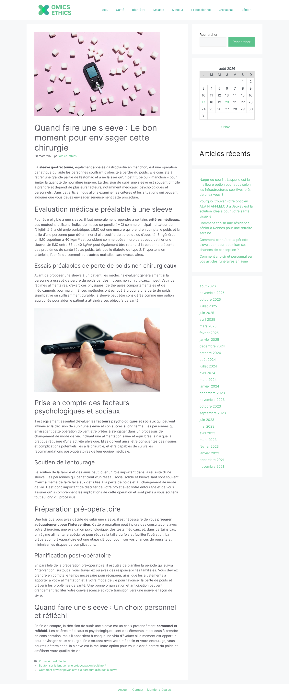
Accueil (123, 689)
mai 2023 (207, 426)
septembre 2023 (213, 413)
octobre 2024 (210, 353)
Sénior (246, 10)
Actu (105, 10)
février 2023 (209, 446)
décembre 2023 (212, 393)
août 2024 (208, 360)
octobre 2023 (210, 406)
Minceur (177, 10)
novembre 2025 (212, 293)
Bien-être (138, 10)
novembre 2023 (212, 400)
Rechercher (208, 35)
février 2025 (209, 333)
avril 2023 (207, 433)
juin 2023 (207, 420)
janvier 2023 (209, 453)
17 (203, 102)
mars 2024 (208, 380)
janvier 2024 (209, 386)
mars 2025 (208, 326)
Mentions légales (159, 689)
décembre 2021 (212, 460)
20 (227, 102)
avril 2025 (207, 319)
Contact (137, 689)
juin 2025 (207, 313)
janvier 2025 (209, 340)
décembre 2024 (212, 346)
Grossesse (226, 10)
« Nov (225, 127)
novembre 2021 (212, 466)
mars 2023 (208, 440)
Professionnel (201, 10)
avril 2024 (207, 373)
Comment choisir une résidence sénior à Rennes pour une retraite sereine (226, 228)
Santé (120, 10)
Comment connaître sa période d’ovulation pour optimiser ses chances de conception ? (224, 245)
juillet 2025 (208, 306)
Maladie (158, 10)
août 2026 (208, 286)
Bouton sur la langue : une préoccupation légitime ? (72, 665)
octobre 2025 (210, 299)
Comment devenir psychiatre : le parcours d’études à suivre (78, 669)
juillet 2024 (208, 366)
